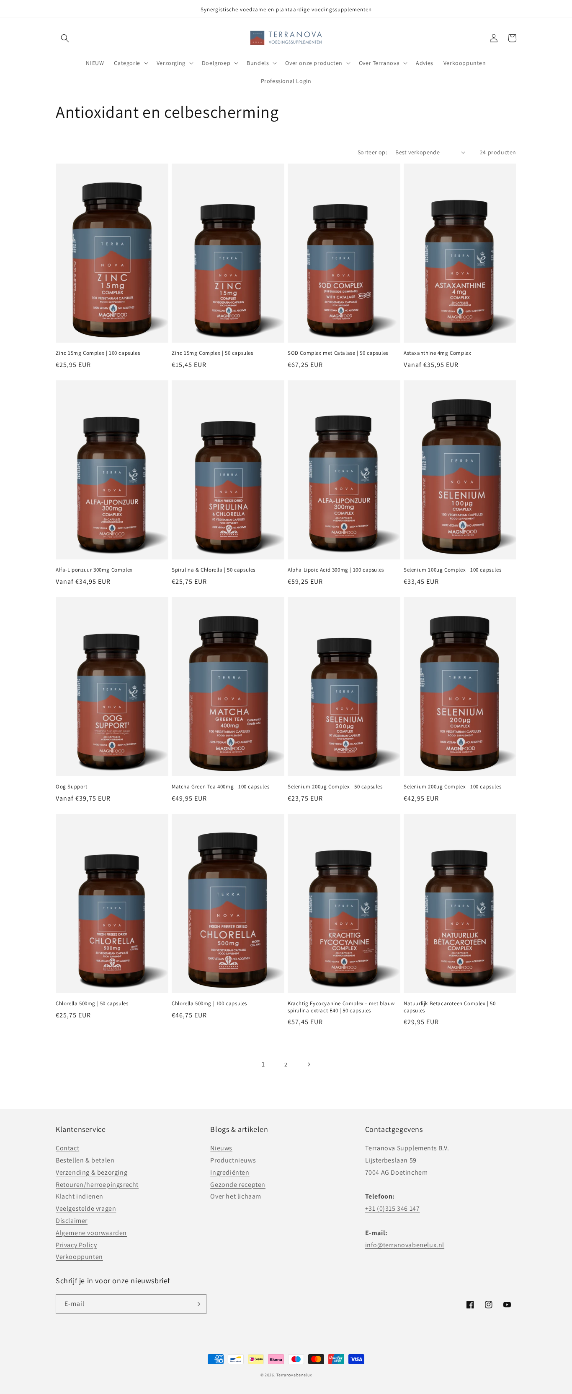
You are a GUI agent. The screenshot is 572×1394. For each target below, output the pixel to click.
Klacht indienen (79, 1196)
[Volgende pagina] (308, 1064)
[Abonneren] (197, 1304)
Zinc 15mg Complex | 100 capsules (98, 353)
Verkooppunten (79, 1256)
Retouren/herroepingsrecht (97, 1184)
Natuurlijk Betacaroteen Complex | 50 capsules (450, 1007)
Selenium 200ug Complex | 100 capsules (452, 786)
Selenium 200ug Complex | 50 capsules (335, 786)
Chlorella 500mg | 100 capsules (209, 1003)
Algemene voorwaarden (91, 1232)
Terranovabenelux (294, 1375)
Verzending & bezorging (91, 1172)
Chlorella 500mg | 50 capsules (92, 1003)
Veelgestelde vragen (86, 1208)
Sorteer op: (372, 152)
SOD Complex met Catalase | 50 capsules (338, 353)
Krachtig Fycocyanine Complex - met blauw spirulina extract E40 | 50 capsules (341, 1007)
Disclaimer (72, 1220)
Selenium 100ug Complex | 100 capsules (452, 570)
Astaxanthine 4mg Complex (437, 353)
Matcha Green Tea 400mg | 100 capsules (220, 786)
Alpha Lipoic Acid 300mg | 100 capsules (336, 570)
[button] (65, 38)
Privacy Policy (76, 1245)
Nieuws (221, 1148)
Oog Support (72, 786)
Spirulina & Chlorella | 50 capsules (213, 570)
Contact (67, 1148)
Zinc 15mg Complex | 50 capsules (212, 353)
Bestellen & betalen (85, 1160)
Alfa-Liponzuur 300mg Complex (94, 570)
